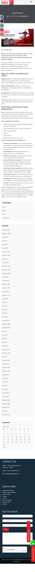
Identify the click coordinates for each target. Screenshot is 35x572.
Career (4, 498)
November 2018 (6, 403)
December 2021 (6, 324)
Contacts (4, 504)
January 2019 (5, 396)
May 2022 (4, 309)
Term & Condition (7, 500)
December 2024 (6, 255)
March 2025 (5, 248)
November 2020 (6, 353)
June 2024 (4, 259)
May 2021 (4, 338)
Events (4, 210)
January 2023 (5, 280)
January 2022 (5, 320)
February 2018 (6, 414)
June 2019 (4, 382)
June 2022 (4, 306)
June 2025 (4, 237)
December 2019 (6, 367)
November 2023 (6, 269)
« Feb (4, 447)
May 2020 (4, 356)
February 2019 (6, 393)
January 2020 (5, 364)
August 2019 (5, 378)
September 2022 (6, 295)
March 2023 (5, 277)
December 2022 (6, 284)
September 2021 (6, 327)
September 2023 (6, 273)
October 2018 (5, 407)
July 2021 (4, 331)
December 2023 (6, 266)
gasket (7, 126)
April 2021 (4, 342)
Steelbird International (8, 490)
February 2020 (6, 360)
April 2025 (4, 244)
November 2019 (6, 371)
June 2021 (4, 335)
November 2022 (6, 288)
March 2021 (5, 345)
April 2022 (4, 313)
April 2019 (4, 385)
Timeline (4, 496)
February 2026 (6, 230)
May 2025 (4, 240)
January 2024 (5, 262)
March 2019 (5, 389)
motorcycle (18, 62)
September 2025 (6, 233)
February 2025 (6, 251)
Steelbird (13, 57)
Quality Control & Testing (9, 492)
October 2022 (5, 291)
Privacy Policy (6, 502)
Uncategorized (6, 217)
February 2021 (6, 349)
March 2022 (5, 316)
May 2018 (4, 411)
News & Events (6, 494)
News (17, 16)
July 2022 (4, 302)
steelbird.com (20, 559)
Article (3, 207)
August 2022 (5, 298)
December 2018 (6, 400)
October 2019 (5, 374)
